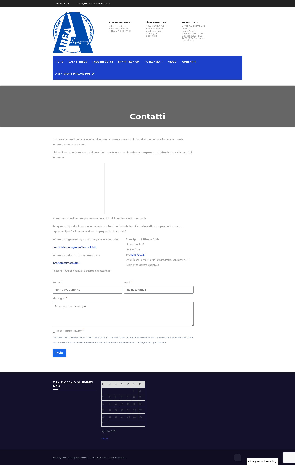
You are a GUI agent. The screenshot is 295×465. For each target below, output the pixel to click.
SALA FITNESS (78, 61)
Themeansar (118, 457)
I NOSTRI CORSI (102, 61)
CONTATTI (189, 61)
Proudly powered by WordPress (71, 457)
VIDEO (172, 61)
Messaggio (60, 298)
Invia (59, 353)
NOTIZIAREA (153, 61)
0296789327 (137, 254)
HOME (59, 61)
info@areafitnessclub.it (66, 263)
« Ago (104, 438)
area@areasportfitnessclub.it (93, 3)
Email (128, 282)
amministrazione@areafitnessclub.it (74, 247)
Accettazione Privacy (70, 331)
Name (57, 282)
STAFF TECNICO (128, 61)
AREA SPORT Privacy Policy (75, 73)
